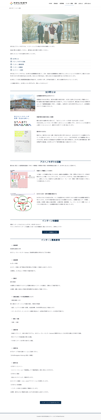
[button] (50, 232)
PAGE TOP (97, 406)
